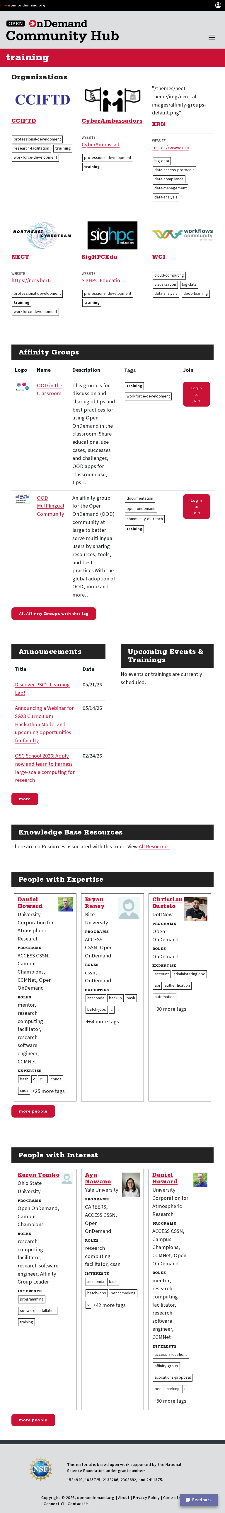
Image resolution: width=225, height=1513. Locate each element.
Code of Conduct (179, 1498)
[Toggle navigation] (211, 37)
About (124, 1498)
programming (32, 1299)
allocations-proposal (173, 1377)
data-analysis (166, 197)
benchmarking (123, 1293)
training (63, 148)
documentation (140, 498)
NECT (20, 258)
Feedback (202, 1500)
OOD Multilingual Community (50, 506)
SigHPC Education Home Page (104, 280)
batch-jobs (96, 1009)
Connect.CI (54, 1504)
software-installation (38, 1311)
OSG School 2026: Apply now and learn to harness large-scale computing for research (45, 768)
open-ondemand (141, 509)
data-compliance (169, 179)
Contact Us (78, 1504)
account (162, 974)
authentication (177, 985)
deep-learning (195, 294)
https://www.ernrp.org (174, 147)
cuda (24, 1091)
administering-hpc (189, 974)
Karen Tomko (38, 1176)
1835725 (92, 1480)
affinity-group (166, 1366)
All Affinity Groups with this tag (53, 613)
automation (165, 997)
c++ (43, 1079)
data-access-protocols (174, 170)
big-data (161, 161)
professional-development (37, 139)
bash (24, 1079)
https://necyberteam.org (33, 280)
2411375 (154, 1480)
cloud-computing (169, 275)
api (157, 985)
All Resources (154, 846)
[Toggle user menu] (218, 5)
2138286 (110, 1480)
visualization (165, 284)
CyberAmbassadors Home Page (104, 144)
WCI (158, 258)
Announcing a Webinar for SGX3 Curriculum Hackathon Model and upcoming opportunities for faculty (44, 724)
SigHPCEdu (99, 258)
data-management (170, 188)
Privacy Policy (146, 1498)
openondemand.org (26, 5)
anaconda (95, 998)
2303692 (128, 1480)
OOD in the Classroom (49, 389)
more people (33, 1111)
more (25, 798)
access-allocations (171, 1355)
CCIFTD (23, 122)
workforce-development (35, 157)
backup (115, 998)
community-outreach (145, 519)
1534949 (75, 1480)
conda (56, 1079)
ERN (159, 125)
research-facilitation (31, 148)
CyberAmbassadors (112, 122)
